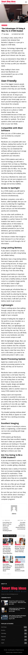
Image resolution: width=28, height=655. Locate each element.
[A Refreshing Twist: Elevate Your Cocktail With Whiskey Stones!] (4, 610)
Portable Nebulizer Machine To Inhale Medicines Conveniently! (20, 526)
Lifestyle (3, 640)
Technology (3, 633)
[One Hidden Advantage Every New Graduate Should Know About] (8, 559)
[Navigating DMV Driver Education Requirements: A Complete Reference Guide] (20, 559)
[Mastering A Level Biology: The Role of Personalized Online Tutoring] (20, 541)
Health (2, 643)
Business (3, 630)
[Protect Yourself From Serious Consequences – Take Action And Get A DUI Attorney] (4, 602)
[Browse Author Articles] (14, 508)
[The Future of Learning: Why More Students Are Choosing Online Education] (8, 541)
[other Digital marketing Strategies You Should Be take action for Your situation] (4, 617)
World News (4, 627)
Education (4, 25)
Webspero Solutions (17, 652)
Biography (3, 636)
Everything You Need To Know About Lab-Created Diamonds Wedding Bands (7, 526)
